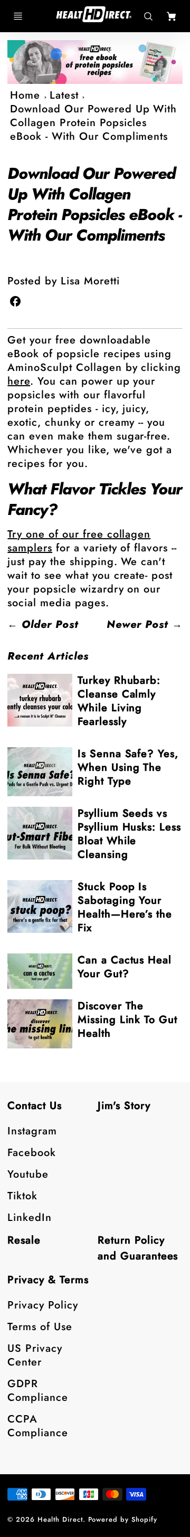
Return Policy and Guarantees (138, 1248)
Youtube (28, 1174)
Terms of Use (39, 1326)
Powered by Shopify (122, 1519)
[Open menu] (17, 16)
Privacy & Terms (47, 1279)
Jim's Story (124, 1105)
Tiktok (22, 1196)
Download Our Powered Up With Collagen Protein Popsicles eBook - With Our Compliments (93, 122)
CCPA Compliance (37, 1425)
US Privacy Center (34, 1355)
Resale (24, 1240)
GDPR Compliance (37, 1390)
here (18, 381)
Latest (64, 95)
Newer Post (137, 624)
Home (25, 95)
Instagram (32, 1131)
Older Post (50, 624)
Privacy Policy (42, 1305)
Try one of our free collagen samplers (78, 541)
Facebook (31, 1152)
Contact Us (34, 1105)
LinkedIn (29, 1217)
